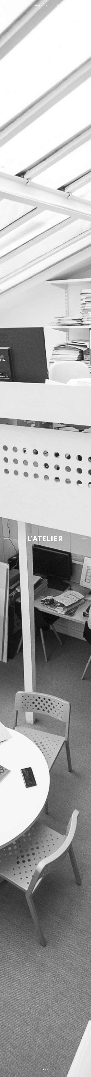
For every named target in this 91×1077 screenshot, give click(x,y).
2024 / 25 (48, 5)
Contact (75, 5)
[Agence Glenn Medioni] (5, 5)
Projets (29, 5)
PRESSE (66, 5)
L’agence (38, 5)
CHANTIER (58, 5)
